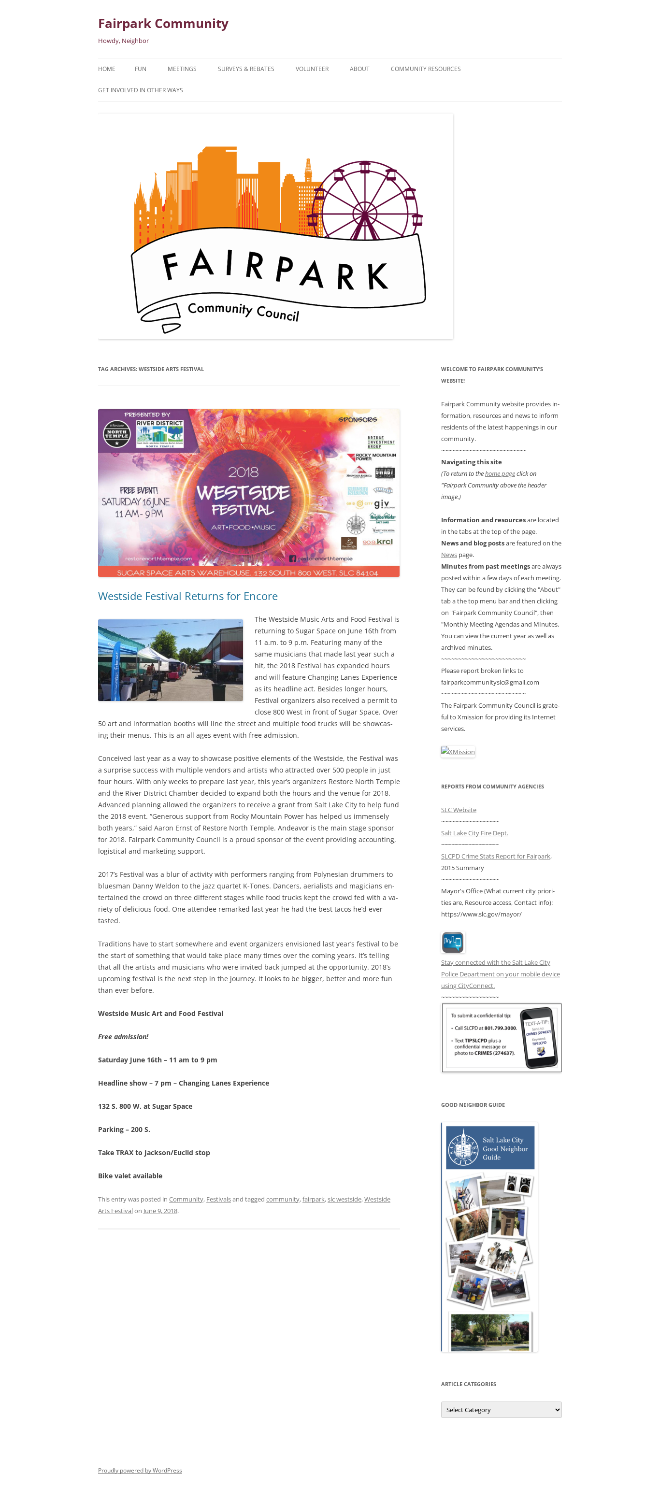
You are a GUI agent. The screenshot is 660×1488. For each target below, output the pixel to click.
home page (500, 473)
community (283, 1199)
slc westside (344, 1199)
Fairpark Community (163, 23)
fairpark (313, 1199)
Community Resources (426, 69)
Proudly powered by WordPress (140, 1470)
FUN (140, 69)
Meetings (182, 69)
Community (186, 1199)
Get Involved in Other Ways (140, 90)
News (449, 554)
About (360, 69)
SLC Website (458, 809)
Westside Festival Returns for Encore (188, 595)
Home (106, 69)
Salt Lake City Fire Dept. (474, 833)
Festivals (218, 1199)
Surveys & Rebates (246, 69)
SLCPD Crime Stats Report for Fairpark (495, 856)
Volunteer (312, 69)
